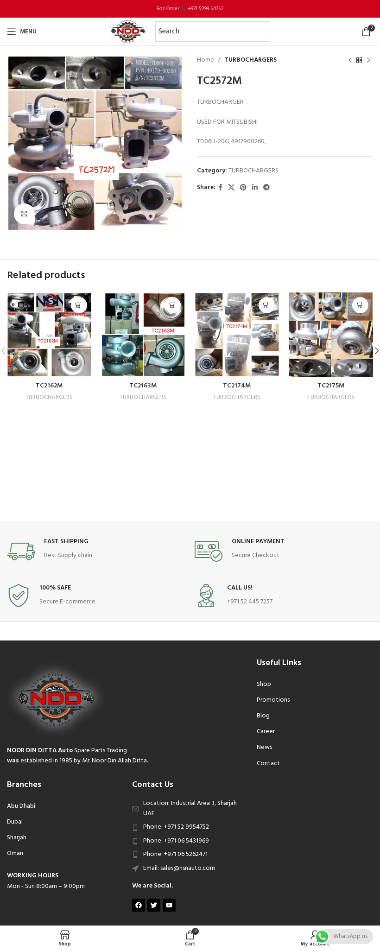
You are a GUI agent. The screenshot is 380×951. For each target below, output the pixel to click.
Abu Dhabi (21, 806)
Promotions (273, 700)
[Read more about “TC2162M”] (79, 305)
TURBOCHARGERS (250, 60)
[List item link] (190, 827)
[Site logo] (128, 31)
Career (266, 731)
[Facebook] (138, 905)
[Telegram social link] (266, 188)
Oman (15, 853)
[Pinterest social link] (243, 188)
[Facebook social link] (220, 188)
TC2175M (330, 385)
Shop (264, 684)
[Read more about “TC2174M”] (267, 305)
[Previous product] (350, 60)
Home (205, 60)
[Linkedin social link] (254, 188)
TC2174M (237, 385)
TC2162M (49, 385)
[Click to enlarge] (24, 213)
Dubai (15, 822)
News (264, 747)
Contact (268, 763)
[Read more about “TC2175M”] (360, 305)
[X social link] (231, 188)
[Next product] (368, 60)
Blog (263, 715)
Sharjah (16, 837)
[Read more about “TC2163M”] (173, 305)
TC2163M (143, 385)
